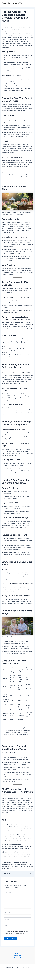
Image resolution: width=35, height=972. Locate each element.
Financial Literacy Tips (13, 3)
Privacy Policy (17, 957)
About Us (17, 953)
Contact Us (17, 955)
